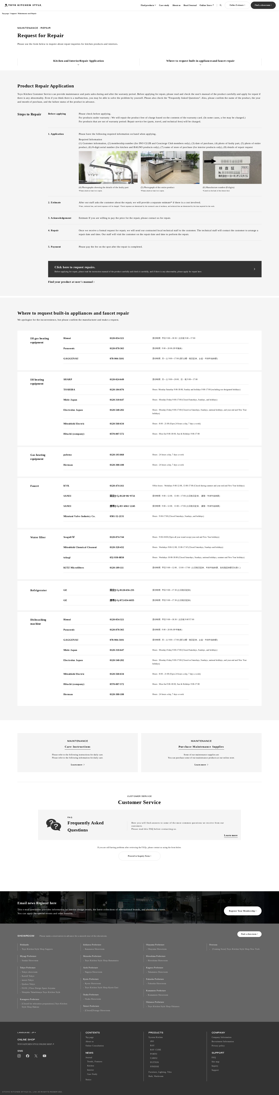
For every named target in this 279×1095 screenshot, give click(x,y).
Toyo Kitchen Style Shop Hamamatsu (102, 960)
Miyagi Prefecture (28, 956)
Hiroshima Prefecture (155, 956)
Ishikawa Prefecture (92, 945)
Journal (89, 1057)
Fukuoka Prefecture (155, 979)
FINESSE (154, 1066)
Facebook (27, 1056)
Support (13, 13)
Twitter (36, 1055)
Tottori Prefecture (91, 1006)
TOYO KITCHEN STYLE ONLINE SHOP (34, 1044)
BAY (152, 1045)
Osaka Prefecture (91, 995)
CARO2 (153, 1058)
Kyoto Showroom (93, 983)
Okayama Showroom (157, 949)
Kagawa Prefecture (154, 968)
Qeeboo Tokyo (28, 984)
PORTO (153, 1054)
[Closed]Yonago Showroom (97, 1010)
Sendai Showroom (30, 960)
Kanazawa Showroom (94, 949)
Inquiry (215, 1066)
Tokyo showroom (29, 972)
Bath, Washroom (156, 1076)
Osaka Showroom (93, 999)
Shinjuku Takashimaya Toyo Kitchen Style (41, 992)
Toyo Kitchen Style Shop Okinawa (163, 1006)
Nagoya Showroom (93, 972)
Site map (216, 1062)
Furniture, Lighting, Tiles (160, 1072)
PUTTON (154, 1062)
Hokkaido (24, 945)
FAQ (214, 1057)
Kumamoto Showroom (158, 995)
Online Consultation (95, 1046)
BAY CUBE (155, 1050)
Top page (5, 13)
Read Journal (190, 5)
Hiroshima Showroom (158, 960)
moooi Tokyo (28, 980)
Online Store (206, 5)
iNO (152, 1041)
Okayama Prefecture (155, 945)
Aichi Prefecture (90, 968)
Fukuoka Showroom (157, 983)
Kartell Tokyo (28, 976)
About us (176, 5)
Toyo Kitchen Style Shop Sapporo (37, 949)
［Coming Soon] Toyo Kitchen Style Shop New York (235, 949)
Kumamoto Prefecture (156, 990)
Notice (89, 1080)
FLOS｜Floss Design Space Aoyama (38, 988)
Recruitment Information (223, 1041)
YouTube (44, 1056)
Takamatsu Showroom (158, 972)
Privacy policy (218, 1046)
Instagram (19, 1056)
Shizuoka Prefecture (92, 956)
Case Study (92, 1074)
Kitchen (90, 1066)
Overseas (213, 945)
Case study (164, 5)
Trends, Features (94, 1061)
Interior (90, 1070)
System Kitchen (156, 1037)
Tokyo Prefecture (28, 968)
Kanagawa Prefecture (29, 999)
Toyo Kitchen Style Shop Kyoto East (102, 987)
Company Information (222, 1037)
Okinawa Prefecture (155, 1002)
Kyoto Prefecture (91, 979)
